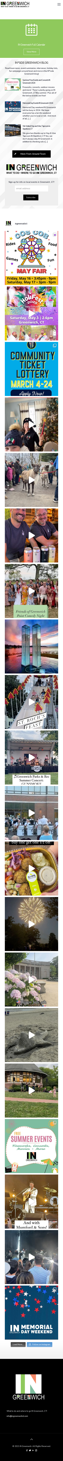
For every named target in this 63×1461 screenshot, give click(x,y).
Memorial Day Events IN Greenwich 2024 (38, 103)
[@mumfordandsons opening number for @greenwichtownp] (31, 1257)
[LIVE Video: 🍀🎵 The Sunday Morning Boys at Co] (31, 1091)
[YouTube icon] (33, 1450)
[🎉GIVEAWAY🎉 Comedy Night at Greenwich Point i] (31, 591)
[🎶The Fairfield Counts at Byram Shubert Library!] (31, 813)
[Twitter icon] (30, 1450)
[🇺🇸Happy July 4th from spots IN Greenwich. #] (31, 980)
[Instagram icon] (36, 1450)
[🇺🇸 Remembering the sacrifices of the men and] (31, 1313)
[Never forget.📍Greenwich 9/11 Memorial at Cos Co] (31, 646)
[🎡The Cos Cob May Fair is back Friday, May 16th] (31, 258)
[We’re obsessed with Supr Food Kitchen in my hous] (31, 869)
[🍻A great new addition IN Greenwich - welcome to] (31, 535)
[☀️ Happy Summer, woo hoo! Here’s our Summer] (31, 1146)
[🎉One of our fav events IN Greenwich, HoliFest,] (31, 313)
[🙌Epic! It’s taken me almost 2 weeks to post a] (31, 1202)
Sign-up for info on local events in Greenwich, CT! (31, 182)
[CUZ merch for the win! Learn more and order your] (31, 424)
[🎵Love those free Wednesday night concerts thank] (31, 757)
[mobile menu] (59, 4)
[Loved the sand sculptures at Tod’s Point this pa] (31, 1035)
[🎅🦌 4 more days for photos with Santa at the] (31, 480)
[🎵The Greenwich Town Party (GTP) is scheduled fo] (31, 369)
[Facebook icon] (27, 1450)
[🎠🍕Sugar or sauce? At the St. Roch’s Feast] (31, 702)
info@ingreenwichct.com (17, 1416)
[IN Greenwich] (15, 4)
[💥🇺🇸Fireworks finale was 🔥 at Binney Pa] (31, 924)
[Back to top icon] (31, 1439)
